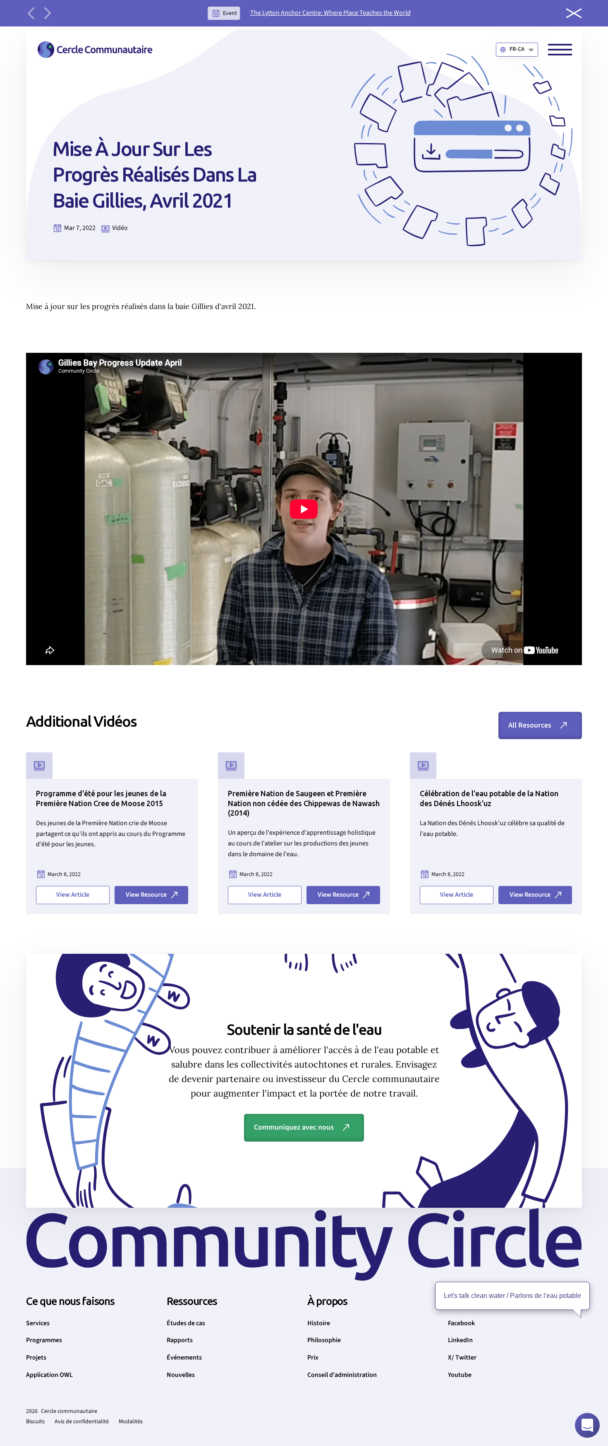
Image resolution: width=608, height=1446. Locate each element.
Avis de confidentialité (82, 1421)
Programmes (44, 1340)
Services (38, 1323)
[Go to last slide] (31, 13)
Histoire (318, 1323)
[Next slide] (48, 13)
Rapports (180, 1340)
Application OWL (49, 1374)
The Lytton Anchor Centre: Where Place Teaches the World (330, 12)
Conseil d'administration (342, 1374)
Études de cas (186, 1323)
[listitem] (309, 13)
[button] (517, 50)
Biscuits (35, 1421)
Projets (36, 1357)
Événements (184, 1357)
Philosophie (324, 1340)
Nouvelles (181, 1374)
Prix (312, 1357)
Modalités (131, 1421)
